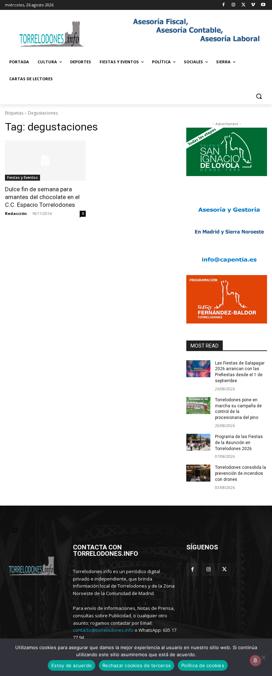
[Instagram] (234, 5)
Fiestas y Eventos (22, 177)
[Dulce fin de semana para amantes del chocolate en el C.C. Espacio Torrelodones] (45, 160)
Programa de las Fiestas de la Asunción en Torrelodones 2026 (239, 442)
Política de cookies (202, 665)
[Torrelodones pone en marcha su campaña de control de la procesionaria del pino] (198, 405)
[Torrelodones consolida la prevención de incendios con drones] (198, 473)
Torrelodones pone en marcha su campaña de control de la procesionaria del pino (238, 408)
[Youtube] (263, 5)
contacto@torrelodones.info (103, 630)
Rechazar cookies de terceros (136, 665)
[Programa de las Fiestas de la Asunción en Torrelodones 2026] (198, 442)
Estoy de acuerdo (71, 665)
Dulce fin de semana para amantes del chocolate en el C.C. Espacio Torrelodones (42, 197)
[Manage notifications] (255, 660)
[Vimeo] (253, 5)
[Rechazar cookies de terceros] (263, 657)
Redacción (16, 213)
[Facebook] (224, 5)
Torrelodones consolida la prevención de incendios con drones (240, 473)
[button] (258, 96)
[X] (243, 5)
